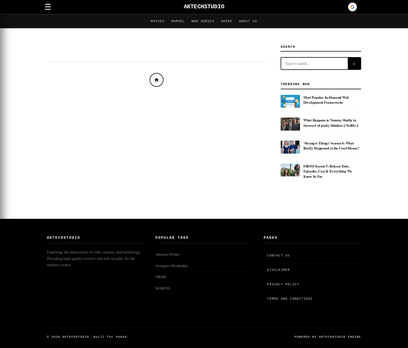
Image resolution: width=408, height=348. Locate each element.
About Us (248, 21)
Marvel (178, 21)
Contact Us (278, 256)
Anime (226, 21)
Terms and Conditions (290, 299)
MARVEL (163, 288)
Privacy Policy (283, 284)
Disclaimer (278, 270)
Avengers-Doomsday (171, 265)
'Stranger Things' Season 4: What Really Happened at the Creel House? (331, 145)
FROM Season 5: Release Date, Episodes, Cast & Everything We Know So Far (327, 171)
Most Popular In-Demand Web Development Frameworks (326, 100)
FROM (160, 276)
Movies (157, 21)
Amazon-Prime (167, 254)
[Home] (156, 80)
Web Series (203, 21)
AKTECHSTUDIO (204, 7)
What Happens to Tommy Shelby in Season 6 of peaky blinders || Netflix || (330, 122)
